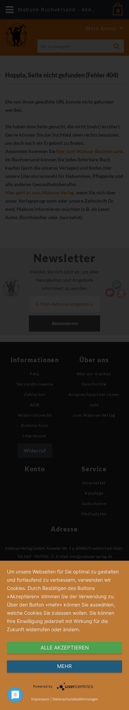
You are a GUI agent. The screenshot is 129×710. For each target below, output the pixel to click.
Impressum (40, 699)
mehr (64, 666)
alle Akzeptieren (65, 647)
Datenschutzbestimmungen (75, 699)
